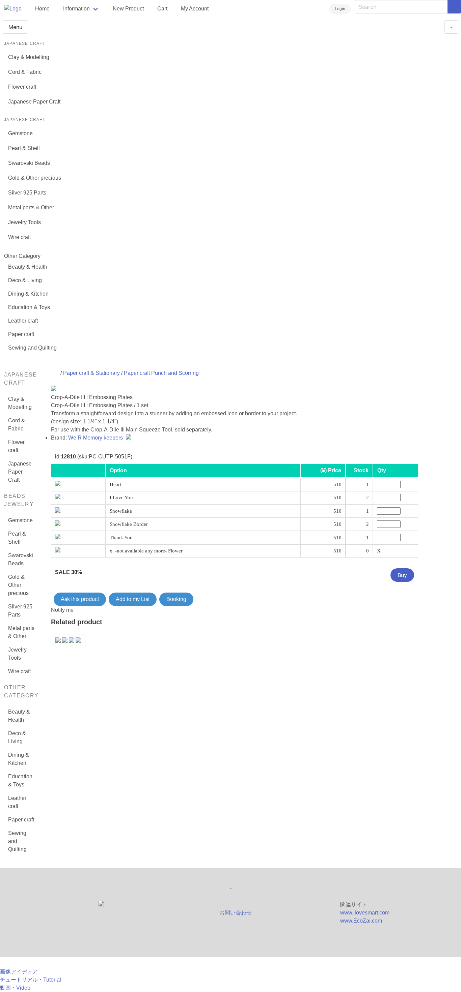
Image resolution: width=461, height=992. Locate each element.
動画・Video (15, 988)
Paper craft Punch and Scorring (161, 373)
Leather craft (23, 321)
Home (42, 8)
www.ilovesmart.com (364, 912)
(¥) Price (330, 470)
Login (340, 8)
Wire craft (19, 237)
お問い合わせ (235, 912)
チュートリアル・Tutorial (30, 980)
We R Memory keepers (96, 438)
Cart (162, 8)
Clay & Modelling (28, 57)
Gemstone (20, 133)
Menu (15, 27)
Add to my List (133, 599)
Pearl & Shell (24, 148)
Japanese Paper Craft (34, 101)
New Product (128, 8)
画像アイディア (19, 971)
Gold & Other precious (34, 178)
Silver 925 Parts (27, 193)
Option (118, 470)
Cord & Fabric (25, 72)
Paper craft (21, 334)
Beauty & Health (27, 267)
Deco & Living (25, 280)
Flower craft (22, 87)
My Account (195, 8)
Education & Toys (29, 307)
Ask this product (80, 599)
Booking (176, 599)
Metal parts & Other (31, 207)
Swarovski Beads (29, 163)
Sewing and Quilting (32, 348)
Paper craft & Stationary (91, 373)
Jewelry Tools (24, 222)
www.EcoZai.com (361, 921)
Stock (361, 470)
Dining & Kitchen (28, 294)
